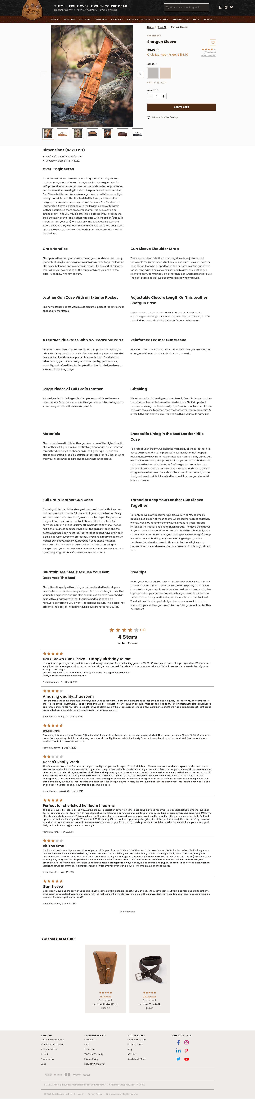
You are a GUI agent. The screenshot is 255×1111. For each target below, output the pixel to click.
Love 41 (45, 1054)
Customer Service (95, 1035)
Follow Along (136, 1035)
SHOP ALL (55, 19)
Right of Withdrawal (94, 1063)
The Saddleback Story (52, 1039)
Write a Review (208, 55)
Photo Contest (135, 1044)
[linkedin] (178, 1051)
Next (140, 74)
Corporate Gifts (49, 1049)
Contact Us (90, 1039)
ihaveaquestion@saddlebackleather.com (83, 1084)
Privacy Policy (91, 1059)
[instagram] (186, 1043)
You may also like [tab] (58, 938)
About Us (46, 1035)
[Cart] (231, 7)
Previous (44, 74)
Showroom (89, 1049)
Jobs (43, 1063)
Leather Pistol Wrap (105, 1004)
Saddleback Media (137, 1059)
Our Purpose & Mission (52, 1044)
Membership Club (137, 1039)
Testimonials (47, 1059)
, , (126, 1084)
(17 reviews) (210, 52)
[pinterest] (186, 1051)
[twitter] (178, 1059)
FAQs (87, 1044)
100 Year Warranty (93, 1054)
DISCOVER (207, 19)
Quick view (105, 964)
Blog (130, 1049)
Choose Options (106, 970)
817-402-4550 (51, 1084)
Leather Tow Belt (149, 1004)
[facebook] (178, 1043)
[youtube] (186, 1059)
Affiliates (132, 1054)
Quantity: (152, 90)
